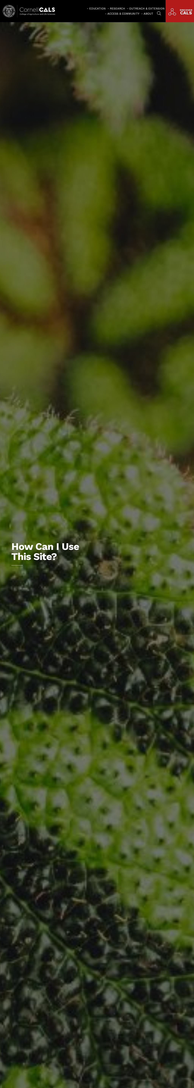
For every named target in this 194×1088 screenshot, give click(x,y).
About (148, 13)
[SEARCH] (159, 13)
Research (117, 8)
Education (97, 8)
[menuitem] (96, 8)
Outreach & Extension (147, 8)
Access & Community (123, 13)
